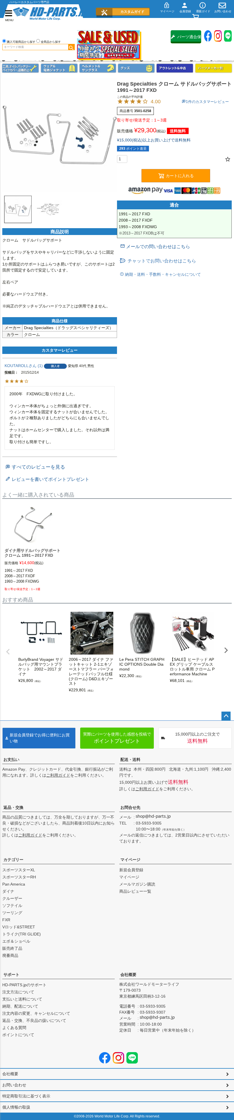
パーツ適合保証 (189, 39)
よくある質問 (14, 1027)
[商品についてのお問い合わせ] (155, 246)
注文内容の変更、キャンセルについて (36, 1013)
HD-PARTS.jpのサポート (24, 985)
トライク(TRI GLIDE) (21, 934)
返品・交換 (13, 807)
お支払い (11, 759)
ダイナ (8, 891)
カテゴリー (13, 859)
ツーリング (12, 912)
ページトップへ (226, 716)
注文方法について (18, 992)
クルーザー (12, 898)
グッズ (136, 68)
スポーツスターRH (19, 877)
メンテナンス (20, 68)
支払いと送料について (22, 999)
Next (226, 650)
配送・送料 (130, 759)
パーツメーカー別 (213, 68)
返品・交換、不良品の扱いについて (34, 1020)
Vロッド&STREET (18, 927)
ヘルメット (98, 68)
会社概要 (128, 974)
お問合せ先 (130, 807)
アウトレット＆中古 (175, 68)
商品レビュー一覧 (135, 891)
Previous (8, 651)
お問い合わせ (14, 1085)
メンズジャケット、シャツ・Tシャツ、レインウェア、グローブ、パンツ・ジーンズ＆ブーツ (59, 68)
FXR (6, 920)
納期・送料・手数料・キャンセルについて (162, 274)
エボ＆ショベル (16, 941)
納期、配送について (20, 1006)
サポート (11, 974)
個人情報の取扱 (16, 1107)
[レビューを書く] (47, 479)
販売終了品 (12, 948)
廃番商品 (10, 955)
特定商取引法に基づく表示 (26, 1096)
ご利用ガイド (58, 775)
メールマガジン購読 (137, 884)
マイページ (130, 859)
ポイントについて (18, 1034)
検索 (71, 47)
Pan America (13, 884)
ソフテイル (12, 905)
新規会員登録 (131, 870)
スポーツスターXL (18, 870)
